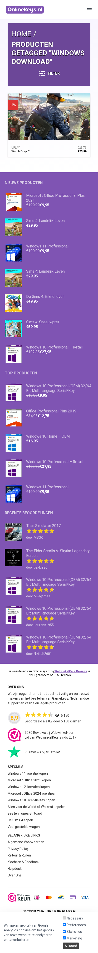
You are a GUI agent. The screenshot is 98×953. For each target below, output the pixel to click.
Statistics (74, 932)
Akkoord (71, 946)
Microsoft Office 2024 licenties (31, 793)
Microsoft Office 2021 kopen (29, 780)
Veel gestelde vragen (24, 827)
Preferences (76, 925)
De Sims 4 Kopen (20, 820)
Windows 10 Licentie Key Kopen (31, 800)
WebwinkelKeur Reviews (70, 671)
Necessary (74, 918)
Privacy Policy (18, 849)
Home (21, 34)
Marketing (74, 938)
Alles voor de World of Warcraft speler (36, 807)
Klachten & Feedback (23, 862)
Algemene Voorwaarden (26, 842)
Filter (54, 73)
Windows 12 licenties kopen (29, 787)
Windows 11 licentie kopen (28, 773)
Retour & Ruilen (19, 855)
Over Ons (15, 875)
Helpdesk (15, 869)
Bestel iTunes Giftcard (25, 813)
